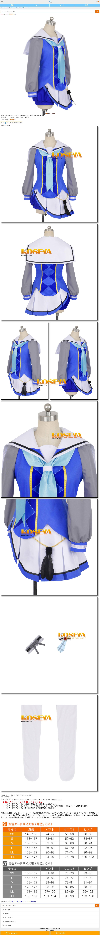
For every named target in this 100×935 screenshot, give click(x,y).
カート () (7, 909)
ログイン (7, 913)
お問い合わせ (8, 925)
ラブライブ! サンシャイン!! (22, 7)
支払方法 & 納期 (18, 122)
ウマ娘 (15, 14)
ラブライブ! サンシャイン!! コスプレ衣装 (21, 901)
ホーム (2, 7)
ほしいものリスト (9, 917)
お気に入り (10, 122)
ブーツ (62, 5)
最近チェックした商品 (10, 921)
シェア (2, 122)
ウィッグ (37, 5)
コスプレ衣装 (9, 7)
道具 (86, 5)
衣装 (12, 5)
